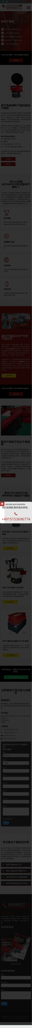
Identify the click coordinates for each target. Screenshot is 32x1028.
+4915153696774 (16, 519)
